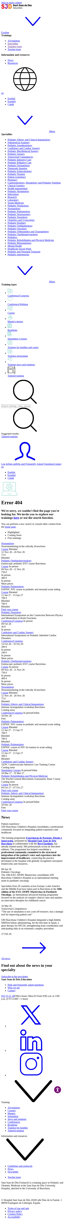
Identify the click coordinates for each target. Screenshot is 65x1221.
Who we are (14, 987)
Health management (17, 188)
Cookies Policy (15, 1214)
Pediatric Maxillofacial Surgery (23, 151)
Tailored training (16, 375)
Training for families (18, 1127)
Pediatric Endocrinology (20, 171)
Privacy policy (15, 1211)
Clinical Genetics (16, 185)
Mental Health (15, 246)
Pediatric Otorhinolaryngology (23, 234)
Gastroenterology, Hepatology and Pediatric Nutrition (34, 182)
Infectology (13, 194)
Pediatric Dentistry (17, 223)
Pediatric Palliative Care (19, 162)
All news (5, 958)
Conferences (14, 1122)
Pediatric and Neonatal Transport (24, 251)
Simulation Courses (11, 770)
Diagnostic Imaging (17, 168)
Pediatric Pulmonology (19, 211)
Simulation (13, 1116)
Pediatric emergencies (18, 254)
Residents (12, 1125)
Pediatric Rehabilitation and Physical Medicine (31, 240)
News (10, 60)
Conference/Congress (12, 621)
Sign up (12, 464)
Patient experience (17, 177)
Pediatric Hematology (18, 191)
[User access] (25, 461)
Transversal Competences (20, 157)
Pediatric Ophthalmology (20, 225)
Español (12, 101)
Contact (57, 464)
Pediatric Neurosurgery (19, 214)
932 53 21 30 (8, 996)
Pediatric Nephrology (18, 205)
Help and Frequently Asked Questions (35, 464)
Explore (5, 32)
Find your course (9, 609)
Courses (12, 1110)
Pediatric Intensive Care (19, 159)
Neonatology (14, 208)
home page (10, 526)
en (2, 93)
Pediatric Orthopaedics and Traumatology (28, 231)
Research (12, 197)
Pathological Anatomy (19, 142)
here (16, 517)
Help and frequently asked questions (26, 984)
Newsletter (13, 1171)
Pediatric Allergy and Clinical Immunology (29, 139)
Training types (15, 46)
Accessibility (14, 1217)
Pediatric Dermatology (19, 165)
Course (4, 549)
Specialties (13, 43)
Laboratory (13, 200)
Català (11, 104)
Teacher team (14, 49)
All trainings (14, 40)
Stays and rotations (17, 1119)
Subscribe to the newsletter (14, 976)
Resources (13, 63)
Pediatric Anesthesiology (20, 145)
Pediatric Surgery (16, 154)
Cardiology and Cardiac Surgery (24, 148)
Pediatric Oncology (17, 228)
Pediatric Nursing (16, 174)
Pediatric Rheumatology (20, 243)
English (11, 98)
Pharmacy (13, 180)
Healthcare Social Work (19, 248)
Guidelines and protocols (20, 1166)
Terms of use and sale (18, 1208)
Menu (52, 131)
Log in (4, 464)
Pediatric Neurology (18, 217)
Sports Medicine (16, 202)
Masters (11, 1113)
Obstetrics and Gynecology (21, 220)
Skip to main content (11, 2)
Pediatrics (12, 237)
